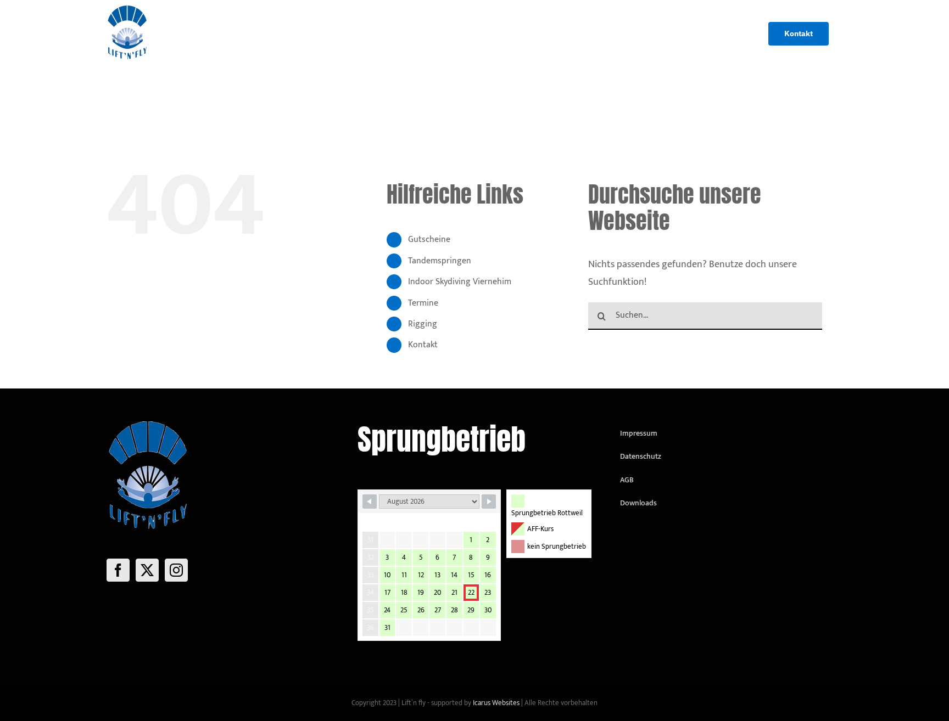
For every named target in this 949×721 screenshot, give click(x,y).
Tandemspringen (439, 261)
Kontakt (423, 344)
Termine (423, 303)
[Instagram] (176, 570)
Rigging (422, 324)
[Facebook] (118, 570)
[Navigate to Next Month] (489, 501)
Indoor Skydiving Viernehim (459, 281)
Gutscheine (429, 239)
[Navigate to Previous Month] (369, 501)
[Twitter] (147, 570)
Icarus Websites (496, 703)
